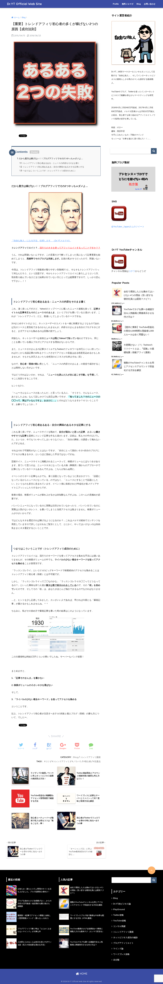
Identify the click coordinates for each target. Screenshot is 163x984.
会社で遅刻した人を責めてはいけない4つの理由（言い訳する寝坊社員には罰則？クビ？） (139, 295)
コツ (48, 761)
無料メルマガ (127, 4)
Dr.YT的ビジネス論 (122, 904)
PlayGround (119, 909)
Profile (116, 4)
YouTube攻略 (119, 921)
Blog (139, 4)
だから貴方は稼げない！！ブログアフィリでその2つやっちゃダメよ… (50, 158)
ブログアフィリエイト (123, 943)
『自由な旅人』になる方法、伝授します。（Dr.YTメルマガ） (41, 240)
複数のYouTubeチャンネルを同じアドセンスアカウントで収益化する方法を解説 (139, 367)
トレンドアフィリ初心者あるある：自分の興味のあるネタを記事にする (52, 167)
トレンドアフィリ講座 (90, 757)
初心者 (88, 761)
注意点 (97, 761)
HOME (83, 973)
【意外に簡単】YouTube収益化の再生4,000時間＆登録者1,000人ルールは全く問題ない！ (139, 331)
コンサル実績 (119, 926)
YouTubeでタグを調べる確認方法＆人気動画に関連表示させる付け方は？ (139, 313)
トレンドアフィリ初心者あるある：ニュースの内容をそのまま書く (50, 163)
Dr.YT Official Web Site (24, 4)
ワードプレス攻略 (121, 954)
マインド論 (118, 949)
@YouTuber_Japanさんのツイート (127, 226)
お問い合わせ (149, 4)
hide (34, 152)
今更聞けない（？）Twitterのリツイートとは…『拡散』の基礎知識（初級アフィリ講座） (139, 349)
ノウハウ (77, 761)
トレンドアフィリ (61, 761)
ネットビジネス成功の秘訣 (125, 937)
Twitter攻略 (118, 915)
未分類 (116, 960)
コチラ (132, 271)
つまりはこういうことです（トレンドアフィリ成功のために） (48, 171)
